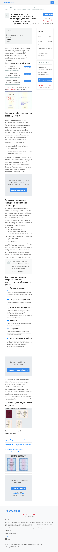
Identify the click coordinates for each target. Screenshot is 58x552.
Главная (7, 8)
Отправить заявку (48, 14)
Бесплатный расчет (18, 190)
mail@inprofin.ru (9, 536)
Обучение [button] (40, 31)
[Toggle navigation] (52, 2)
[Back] (7, 15)
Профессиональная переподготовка (21, 8)
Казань (14, 533)
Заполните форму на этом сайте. (16, 291)
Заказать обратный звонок (18, 370)
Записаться (27, 67)
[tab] (45, 31)
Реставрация (38, 8)
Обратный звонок (18, 488)
